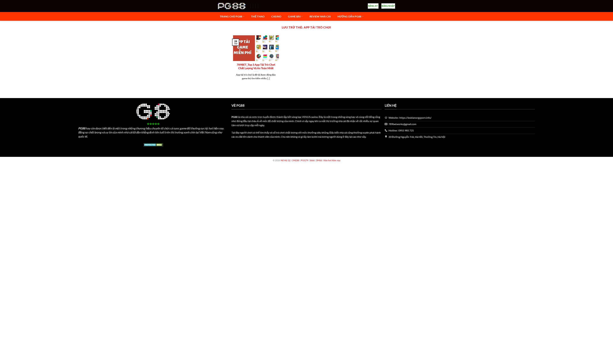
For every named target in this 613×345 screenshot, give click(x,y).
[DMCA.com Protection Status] (153, 144)
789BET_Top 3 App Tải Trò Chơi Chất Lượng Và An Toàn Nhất (256, 66)
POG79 (304, 160)
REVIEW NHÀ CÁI (320, 16)
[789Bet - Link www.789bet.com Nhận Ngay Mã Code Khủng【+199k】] (232, 6)
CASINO (276, 16)
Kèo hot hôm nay (332, 160)
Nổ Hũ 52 (285, 160)
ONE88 (295, 160)
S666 (312, 160)
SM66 (319, 160)
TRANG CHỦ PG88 (231, 16)
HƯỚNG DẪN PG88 (349, 16)
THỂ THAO (258, 16)
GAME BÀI (294, 16)
